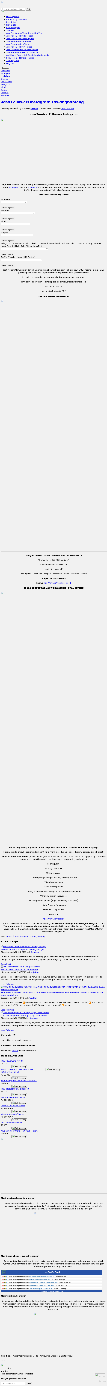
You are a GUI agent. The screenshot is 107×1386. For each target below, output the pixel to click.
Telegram (5, 84)
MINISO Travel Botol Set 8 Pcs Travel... (18, 1069)
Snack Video (6, 81)
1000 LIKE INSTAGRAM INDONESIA (15, 1089)
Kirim (29, 1384)
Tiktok (3, 87)
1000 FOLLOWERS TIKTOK (12, 1061)
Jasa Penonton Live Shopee (18, 41)
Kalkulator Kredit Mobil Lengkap (20, 58)
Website (4, 92)
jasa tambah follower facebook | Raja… (41, 1276)
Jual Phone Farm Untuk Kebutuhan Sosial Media (27, 55)
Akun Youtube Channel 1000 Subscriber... (19, 1131)
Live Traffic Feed (51, 1272)
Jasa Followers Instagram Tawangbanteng (42, 102)
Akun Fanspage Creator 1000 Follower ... (19, 1080)
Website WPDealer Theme (13, 1105)
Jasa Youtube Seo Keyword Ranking (22, 52)
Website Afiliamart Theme (13, 1097)
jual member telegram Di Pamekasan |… (41, 1288)
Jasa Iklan (10, 30)
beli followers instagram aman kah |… (40, 1279)
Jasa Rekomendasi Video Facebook (22, 49)
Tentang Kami (12, 60)
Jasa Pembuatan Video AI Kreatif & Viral (24, 33)
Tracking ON (59, 1291)
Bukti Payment (12, 16)
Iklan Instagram (13, 27)
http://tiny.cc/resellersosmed (57, 583)
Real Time (51, 1291)
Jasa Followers (67, 108)
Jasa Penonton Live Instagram (20, 38)
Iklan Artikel (11, 22)
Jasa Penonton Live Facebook (19, 36)
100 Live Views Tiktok (10, 1072)
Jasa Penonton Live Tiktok (18, 44)
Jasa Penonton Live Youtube (19, 47)
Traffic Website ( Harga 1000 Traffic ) (18, 257)
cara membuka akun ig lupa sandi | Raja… (42, 1285)
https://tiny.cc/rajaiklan (53, 919)
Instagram (5, 73)
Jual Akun (5, 76)
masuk (15, 1050)
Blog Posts (10, 63)
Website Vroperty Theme (12, 1114)
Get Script (44, 1291)
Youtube (5, 95)
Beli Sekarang (20, 1067)
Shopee (4, 79)
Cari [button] (28, 9)
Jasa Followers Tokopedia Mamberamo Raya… (44, 1282)
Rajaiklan (34, 108)
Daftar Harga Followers (16, 19)
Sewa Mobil (6, 964)
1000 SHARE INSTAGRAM (11, 1122)
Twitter (4, 90)
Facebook (5, 70)
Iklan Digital (11, 25)
